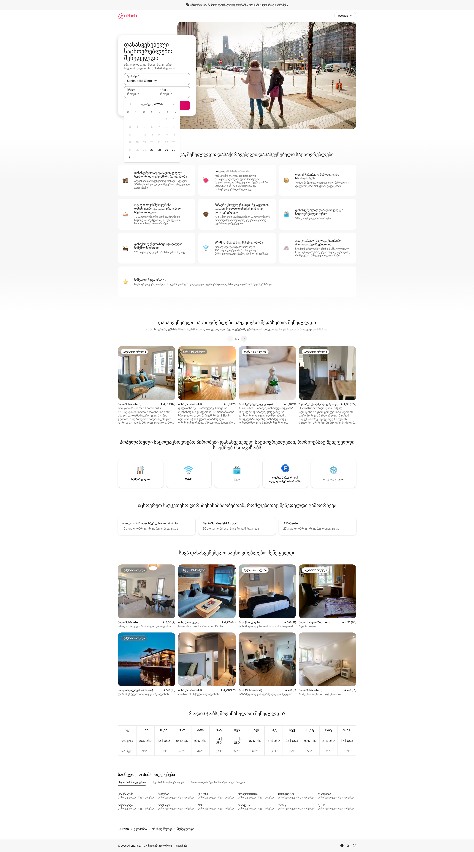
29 (166, 150)
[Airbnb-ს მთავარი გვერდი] (127, 15)
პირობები (181, 845)
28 (159, 150)
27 (151, 150)
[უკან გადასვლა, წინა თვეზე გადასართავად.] (130, 104)
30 (173, 150)
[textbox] (140, 93)
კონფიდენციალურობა (158, 845)
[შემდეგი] (244, 339)
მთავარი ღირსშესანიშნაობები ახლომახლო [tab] (218, 782)
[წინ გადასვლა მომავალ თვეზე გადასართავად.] (173, 104)
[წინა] (230, 339)
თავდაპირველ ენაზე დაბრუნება (268, 5)
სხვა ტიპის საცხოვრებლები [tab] (168, 782)
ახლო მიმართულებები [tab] (132, 782)
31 (130, 157)
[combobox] (157, 80)
